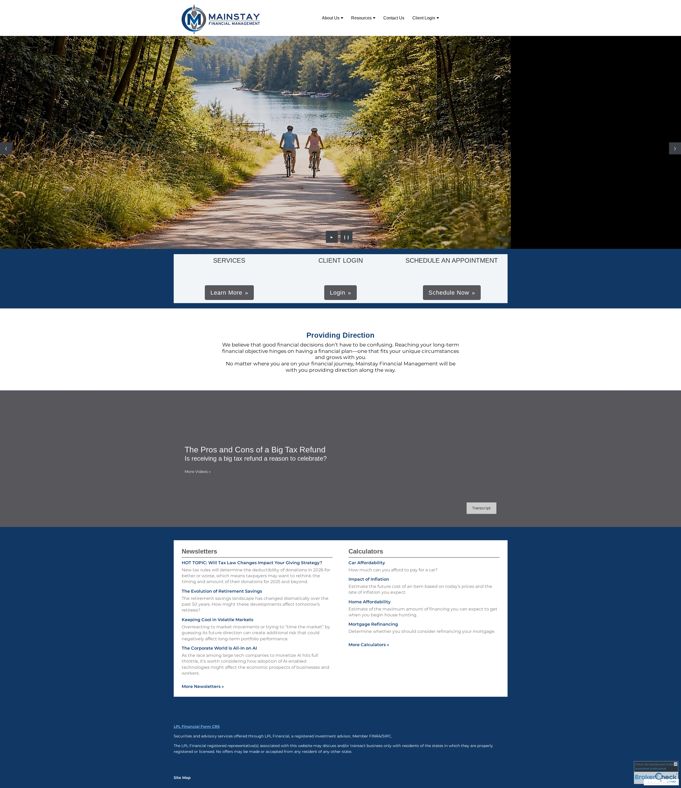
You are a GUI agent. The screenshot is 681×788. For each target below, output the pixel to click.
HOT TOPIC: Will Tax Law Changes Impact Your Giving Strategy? (252, 562)
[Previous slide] (6, 148)
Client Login (423, 18)
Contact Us (393, 18)
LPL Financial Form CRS (197, 726)
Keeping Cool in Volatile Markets (217, 619)
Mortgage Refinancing (373, 624)
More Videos (198, 471)
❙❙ (346, 236)
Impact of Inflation (368, 579)
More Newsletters (203, 686)
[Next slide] (675, 148)
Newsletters (199, 551)
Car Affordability (366, 562)
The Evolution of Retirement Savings (222, 591)
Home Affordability (369, 601)
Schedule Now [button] (449, 292)
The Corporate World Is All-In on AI (219, 648)
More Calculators (368, 644)
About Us (330, 18)
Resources (361, 18)
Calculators (365, 551)
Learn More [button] (226, 292)
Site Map (182, 777)
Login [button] (337, 292)
